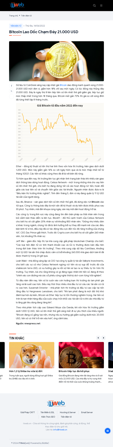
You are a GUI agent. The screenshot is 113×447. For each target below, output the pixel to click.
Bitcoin (63, 85)
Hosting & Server (68, 412)
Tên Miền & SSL (47, 412)
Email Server (87, 412)
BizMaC (45, 443)
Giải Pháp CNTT (27, 412)
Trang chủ (13, 16)
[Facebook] (11, 85)
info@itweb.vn (60, 429)
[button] (101, 5)
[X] (11, 91)
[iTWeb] (17, 5)
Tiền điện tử (26, 16)
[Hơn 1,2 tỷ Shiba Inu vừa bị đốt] (31, 364)
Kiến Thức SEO (48, 417)
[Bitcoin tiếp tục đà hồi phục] (81, 364)
